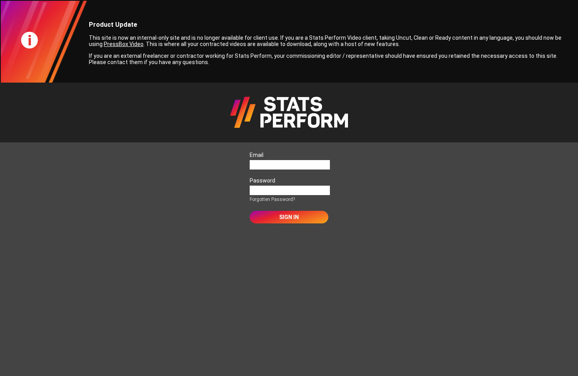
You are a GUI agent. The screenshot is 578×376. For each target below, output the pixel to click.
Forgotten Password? (272, 199)
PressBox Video (124, 44)
